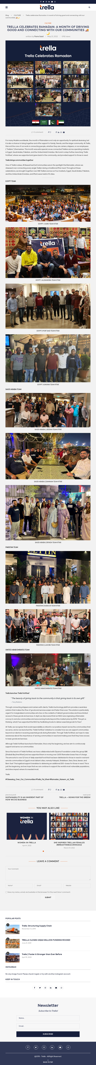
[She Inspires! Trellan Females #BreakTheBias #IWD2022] (69, 826)
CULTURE (17, 15)
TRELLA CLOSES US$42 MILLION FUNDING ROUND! (46, 940)
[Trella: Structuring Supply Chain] (13, 929)
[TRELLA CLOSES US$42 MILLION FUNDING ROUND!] (13, 943)
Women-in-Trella (27, 843)
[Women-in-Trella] (27, 826)
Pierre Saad (38, 36)
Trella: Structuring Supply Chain (37, 926)
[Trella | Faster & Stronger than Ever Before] (13, 958)
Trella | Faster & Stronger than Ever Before (42, 954)
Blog (7, 15)
